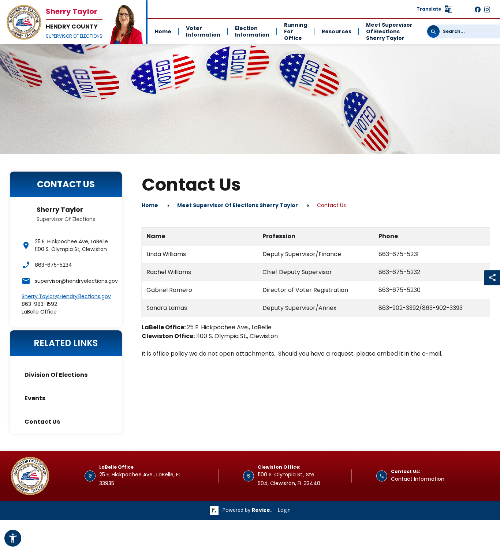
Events (35, 398)
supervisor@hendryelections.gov (72, 281)
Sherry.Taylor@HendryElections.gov (66, 296)
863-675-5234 (53, 265)
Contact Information (417, 479)
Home (163, 31)
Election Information (252, 31)
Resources (336, 31)
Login (284, 509)
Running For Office (295, 31)
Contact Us (42, 421)
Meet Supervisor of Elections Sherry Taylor (389, 31)
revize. (262, 510)
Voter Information (203, 31)
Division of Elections (56, 375)
